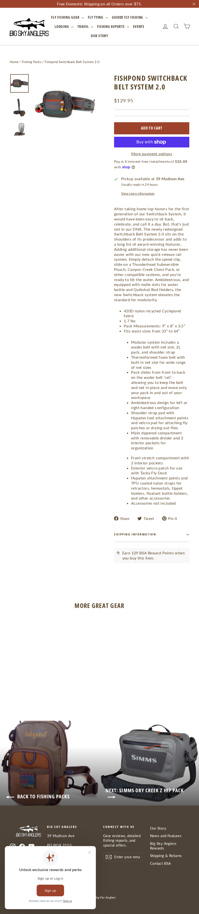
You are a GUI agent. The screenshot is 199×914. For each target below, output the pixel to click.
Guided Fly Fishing (128, 17)
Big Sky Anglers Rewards (163, 845)
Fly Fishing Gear (65, 17)
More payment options (151, 153)
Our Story (99, 35)
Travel (83, 26)
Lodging (62, 26)
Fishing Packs (31, 62)
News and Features (166, 835)
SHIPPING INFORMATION (135, 534)
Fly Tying (96, 17)
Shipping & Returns (166, 855)
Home (14, 62)
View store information (138, 193)
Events (138, 26)
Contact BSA (160, 863)
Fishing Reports (111, 26)
